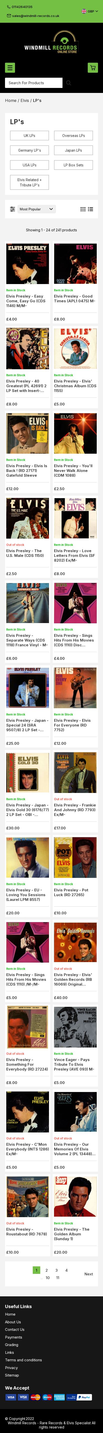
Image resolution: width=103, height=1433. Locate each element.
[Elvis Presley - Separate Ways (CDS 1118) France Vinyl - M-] (27, 604)
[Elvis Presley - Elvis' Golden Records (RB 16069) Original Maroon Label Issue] (75, 944)
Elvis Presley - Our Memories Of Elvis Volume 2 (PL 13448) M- (73, 1151)
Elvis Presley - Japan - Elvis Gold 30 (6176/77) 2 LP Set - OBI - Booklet (27, 812)
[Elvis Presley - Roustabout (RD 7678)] (27, 1198)
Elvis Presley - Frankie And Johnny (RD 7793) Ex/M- (75, 810)
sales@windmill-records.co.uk (35, 16)
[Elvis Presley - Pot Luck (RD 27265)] (75, 859)
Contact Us (14, 1329)
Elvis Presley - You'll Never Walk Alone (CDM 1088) (73, 470)
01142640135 (22, 7)
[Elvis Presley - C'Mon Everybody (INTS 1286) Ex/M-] (27, 1113)
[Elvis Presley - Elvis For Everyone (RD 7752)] (75, 689)
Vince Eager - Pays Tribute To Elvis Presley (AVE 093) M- (74, 1064)
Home (10, 1314)
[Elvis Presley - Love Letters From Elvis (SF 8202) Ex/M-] (75, 520)
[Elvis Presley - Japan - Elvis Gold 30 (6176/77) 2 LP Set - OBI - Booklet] (27, 774)
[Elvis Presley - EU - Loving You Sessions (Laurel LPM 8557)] (27, 859)
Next (88, 1274)
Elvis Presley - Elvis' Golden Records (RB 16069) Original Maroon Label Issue (73, 981)
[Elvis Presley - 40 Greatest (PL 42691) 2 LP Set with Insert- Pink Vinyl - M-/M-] (27, 350)
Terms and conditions (23, 1360)
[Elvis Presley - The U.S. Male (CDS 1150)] (27, 520)
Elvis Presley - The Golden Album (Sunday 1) (72, 1234)
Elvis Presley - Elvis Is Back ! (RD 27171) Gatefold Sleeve (26, 470)
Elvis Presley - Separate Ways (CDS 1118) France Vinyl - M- (27, 640)
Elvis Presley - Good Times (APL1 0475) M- (74, 298)
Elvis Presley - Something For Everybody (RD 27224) (27, 1064)
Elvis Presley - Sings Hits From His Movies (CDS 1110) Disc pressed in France (74, 642)
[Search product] (68, 83)
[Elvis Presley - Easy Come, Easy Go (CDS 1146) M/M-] (27, 265)
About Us (13, 1322)
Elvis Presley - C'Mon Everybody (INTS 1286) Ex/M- (27, 1149)
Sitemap (12, 1375)
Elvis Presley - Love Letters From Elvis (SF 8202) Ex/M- (74, 555)
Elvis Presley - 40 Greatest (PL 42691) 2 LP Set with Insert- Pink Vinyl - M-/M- (26, 388)
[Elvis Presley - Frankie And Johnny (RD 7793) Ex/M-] (75, 774)
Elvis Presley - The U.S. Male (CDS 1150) (25, 553)
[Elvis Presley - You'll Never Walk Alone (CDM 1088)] (75, 435)
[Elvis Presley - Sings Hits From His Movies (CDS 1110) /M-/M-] (27, 944)
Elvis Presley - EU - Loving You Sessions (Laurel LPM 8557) (26, 895)
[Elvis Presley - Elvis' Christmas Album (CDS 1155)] (75, 350)
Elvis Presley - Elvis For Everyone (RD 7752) (72, 725)
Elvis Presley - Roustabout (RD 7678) (26, 1231)
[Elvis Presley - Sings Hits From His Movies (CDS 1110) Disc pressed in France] (75, 604)
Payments (13, 1337)
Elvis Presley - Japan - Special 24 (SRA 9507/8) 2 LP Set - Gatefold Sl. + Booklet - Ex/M (27, 730)
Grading (11, 1344)
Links (9, 1352)
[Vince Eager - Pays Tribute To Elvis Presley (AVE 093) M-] (75, 1029)
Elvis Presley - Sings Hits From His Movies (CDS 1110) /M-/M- (26, 979)
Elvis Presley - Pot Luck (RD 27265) (71, 892)
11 (57, 1277)
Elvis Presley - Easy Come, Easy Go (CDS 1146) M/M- (26, 301)
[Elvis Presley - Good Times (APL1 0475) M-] (75, 265)
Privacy (11, 1367)
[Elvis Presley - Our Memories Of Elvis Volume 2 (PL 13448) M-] (75, 1113)
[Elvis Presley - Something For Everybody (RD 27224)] (27, 1029)
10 (48, 1277)
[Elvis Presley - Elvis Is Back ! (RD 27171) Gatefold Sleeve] (27, 435)
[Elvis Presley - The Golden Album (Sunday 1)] (75, 1198)
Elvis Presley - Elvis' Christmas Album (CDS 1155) (75, 386)
